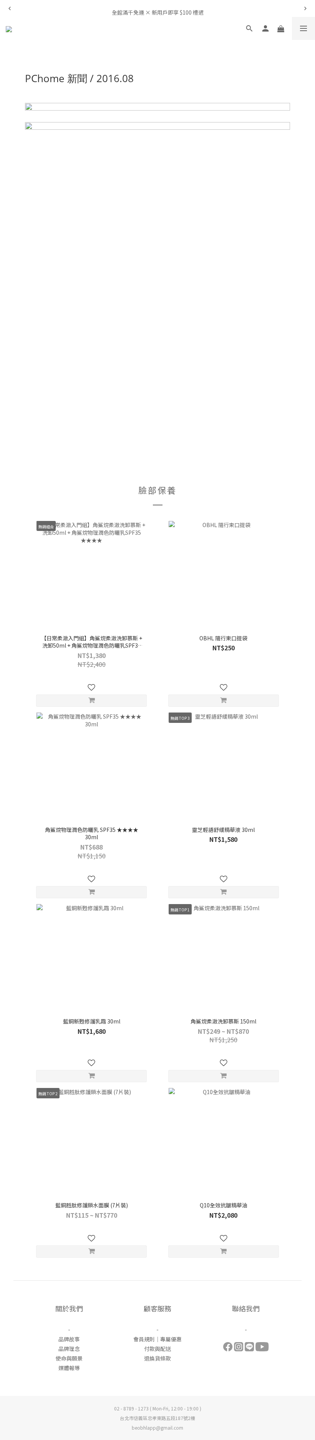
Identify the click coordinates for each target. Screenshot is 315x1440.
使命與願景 (69, 1358)
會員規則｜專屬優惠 (157, 1339)
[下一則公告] (305, 8)
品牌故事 (69, 1339)
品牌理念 (69, 1348)
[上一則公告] (9, 8)
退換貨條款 (157, 1358)
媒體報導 (69, 1368)
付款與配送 (157, 1348)
